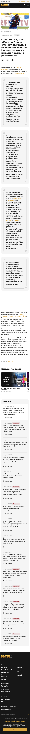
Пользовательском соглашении (11, 722)
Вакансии (19, 667)
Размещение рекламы (20, 674)
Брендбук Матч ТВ (6, 670)
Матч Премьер (5, 699)
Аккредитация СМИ (21, 670)
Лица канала (5, 689)
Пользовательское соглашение (8, 714)
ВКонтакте (4, 706)
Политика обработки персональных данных (5, 677)
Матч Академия (5, 691)
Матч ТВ (10, 361)
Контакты (4, 667)
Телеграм (12, 706)
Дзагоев (11, 200)
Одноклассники (6, 709)
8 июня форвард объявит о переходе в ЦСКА (13, 315)
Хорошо (15, 729)
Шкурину (17, 220)
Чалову (9, 220)
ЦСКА (17, 68)
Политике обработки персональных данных (14, 721)
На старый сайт (22, 1)
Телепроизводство (22, 665)
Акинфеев (17, 198)
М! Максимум (5, 702)
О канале (4, 665)
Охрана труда (5, 672)
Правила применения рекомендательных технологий (7, 684)
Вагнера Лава (19, 73)
